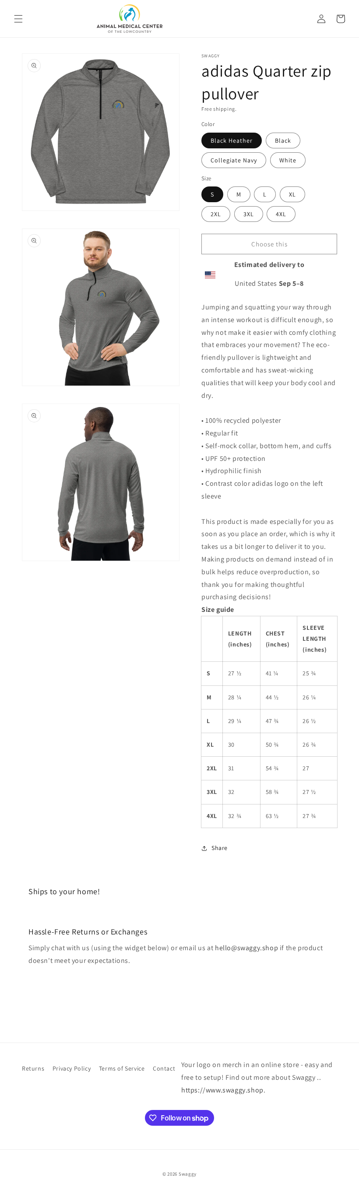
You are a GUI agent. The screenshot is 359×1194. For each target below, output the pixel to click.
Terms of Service (122, 1068)
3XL (248, 214)
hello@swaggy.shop (246, 947)
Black (283, 140)
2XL (216, 214)
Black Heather (232, 140)
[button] (18, 18)
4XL (281, 214)
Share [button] (219, 848)
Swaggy (188, 1174)
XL (292, 194)
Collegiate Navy (234, 160)
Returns (33, 1068)
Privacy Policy (72, 1068)
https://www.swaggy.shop (222, 1090)
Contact (164, 1068)
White (287, 160)
